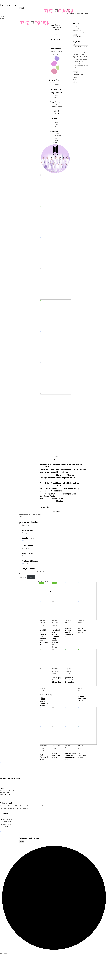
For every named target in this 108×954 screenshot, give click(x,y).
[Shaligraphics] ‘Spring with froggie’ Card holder (70, 756)
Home (20, 514)
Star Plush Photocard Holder (82, 698)
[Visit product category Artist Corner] (25, 525)
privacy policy (76, 63)
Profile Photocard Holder (82, 630)
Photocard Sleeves (30, 561)
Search (21, 574)
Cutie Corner (27, 545)
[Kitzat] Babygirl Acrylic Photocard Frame (69, 632)
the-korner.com (8, 5)
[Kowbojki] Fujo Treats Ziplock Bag (69, 679)
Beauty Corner (28, 538)
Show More (55, 456)
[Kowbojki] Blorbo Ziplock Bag (56, 679)
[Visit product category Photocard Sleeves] (27, 556)
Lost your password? (78, 32)
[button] (78, 8)
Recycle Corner (28, 568)
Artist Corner (27, 530)
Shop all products (83, 13)
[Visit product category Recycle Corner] (26, 563)
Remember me (77, 30)
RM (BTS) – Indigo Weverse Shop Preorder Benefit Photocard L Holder (44, 637)
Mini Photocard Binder (44, 757)
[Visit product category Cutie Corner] (25, 540)
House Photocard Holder (56, 755)
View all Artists (55, 512)
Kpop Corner (27, 553)
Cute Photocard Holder (82, 755)
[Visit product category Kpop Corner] (25, 548)
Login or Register (4, 953)
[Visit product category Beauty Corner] (26, 533)
